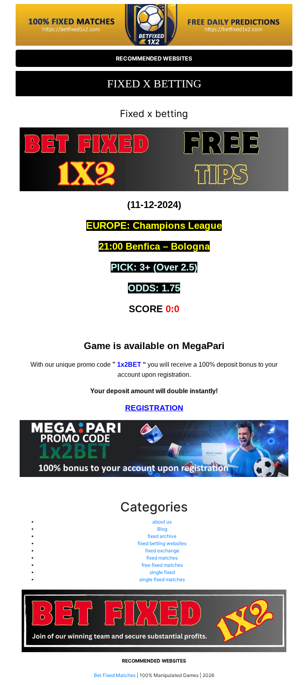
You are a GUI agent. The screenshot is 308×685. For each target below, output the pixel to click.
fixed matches (162, 558)
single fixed (162, 572)
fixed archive (162, 536)
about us (162, 522)
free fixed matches (162, 565)
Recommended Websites (154, 58)
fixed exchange (162, 551)
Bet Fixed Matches (115, 675)
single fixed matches (162, 579)
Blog (162, 529)
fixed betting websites (162, 543)
